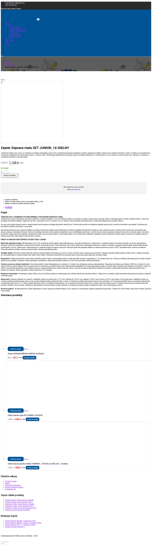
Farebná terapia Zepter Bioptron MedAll (19, 500)
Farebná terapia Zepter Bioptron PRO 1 (19, 502)
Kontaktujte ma (10, 489)
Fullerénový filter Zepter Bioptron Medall (19, 504)
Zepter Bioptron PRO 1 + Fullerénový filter (20, 525)
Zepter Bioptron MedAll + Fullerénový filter (20, 521)
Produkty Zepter (11, 481)
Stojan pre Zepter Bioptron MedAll (17, 510)
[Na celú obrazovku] (6, 541)
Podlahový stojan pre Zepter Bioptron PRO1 (21, 508)
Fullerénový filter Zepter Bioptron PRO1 (19, 506)
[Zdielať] (4, 541)
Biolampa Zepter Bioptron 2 (15, 527)
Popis (8, 207)
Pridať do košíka (10, 175)
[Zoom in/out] (8, 541)
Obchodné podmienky (13, 485)
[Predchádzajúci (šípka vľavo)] (1, 543)
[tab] (78, 207)
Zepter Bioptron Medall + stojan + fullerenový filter (23, 523)
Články (7, 483)
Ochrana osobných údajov (14, 487)
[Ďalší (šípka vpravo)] (4, 543)
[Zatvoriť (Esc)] (1, 541)
